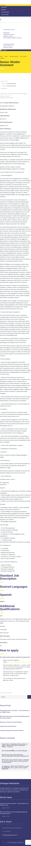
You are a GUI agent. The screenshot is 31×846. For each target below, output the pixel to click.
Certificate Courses (8, 34)
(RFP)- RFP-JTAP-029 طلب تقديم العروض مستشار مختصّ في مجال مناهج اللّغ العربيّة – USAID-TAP (15, 767)
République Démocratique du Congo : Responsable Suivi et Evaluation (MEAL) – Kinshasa (15, 745)
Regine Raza (5, 744)
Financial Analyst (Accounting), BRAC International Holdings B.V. (15, 755)
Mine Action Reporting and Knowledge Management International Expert (14, 717)
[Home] (3, 50)
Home (1, 56)
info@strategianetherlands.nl (9, 835)
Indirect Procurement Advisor (8, 726)
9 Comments (4, 88)
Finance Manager (22, 750)
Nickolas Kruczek (7, 759)
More (5, 42)
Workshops (6, 33)
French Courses (8, 41)
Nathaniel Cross (6, 754)
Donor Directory (8, 46)
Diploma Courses (8, 36)
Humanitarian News (8, 44)
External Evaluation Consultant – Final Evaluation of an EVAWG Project (15, 711)
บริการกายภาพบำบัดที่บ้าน (8, 750)
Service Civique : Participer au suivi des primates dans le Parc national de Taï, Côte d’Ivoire (15, 761)
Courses (5, 31)
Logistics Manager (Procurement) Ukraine (11, 730)
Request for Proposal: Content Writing (11, 722)
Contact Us (6, 49)
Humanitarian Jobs (9, 29)
